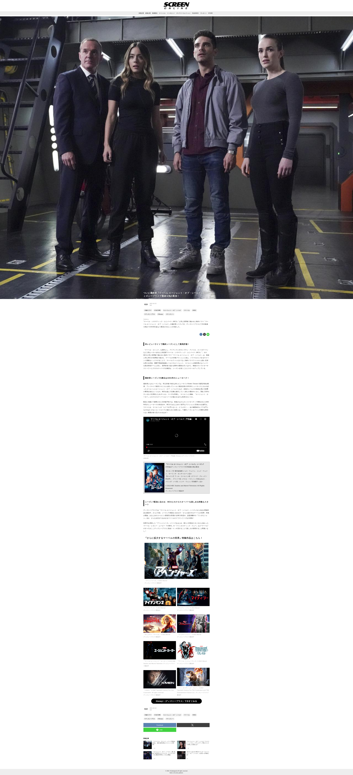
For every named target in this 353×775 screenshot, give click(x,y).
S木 (151, 305)
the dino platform (178, 773)
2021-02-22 (153, 303)
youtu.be (145, 458)
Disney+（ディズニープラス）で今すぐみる (176, 701)
